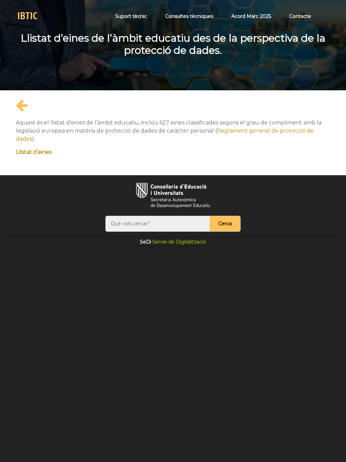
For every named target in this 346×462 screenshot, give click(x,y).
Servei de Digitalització (173, 242)
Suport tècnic (131, 16)
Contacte (300, 16)
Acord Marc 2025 (251, 16)
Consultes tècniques (189, 16)
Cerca (225, 224)
